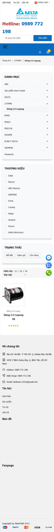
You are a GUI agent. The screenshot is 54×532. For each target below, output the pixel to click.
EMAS (7, 115)
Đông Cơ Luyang (15, 108)
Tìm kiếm (42, 38)
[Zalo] (49, 265)
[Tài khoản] (40, 53)
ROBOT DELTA (11, 141)
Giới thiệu (6, 2)
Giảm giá (21, 255)
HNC (6, 84)
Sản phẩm (7, 401)
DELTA (7, 97)
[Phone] (49, 273)
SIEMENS (8, 147)
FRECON (8, 128)
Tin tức (16, 2)
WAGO (7, 121)
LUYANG (17, 60)
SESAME (8, 134)
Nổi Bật (9, 255)
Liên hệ (25, 2)
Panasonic (9, 154)
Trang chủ (6, 60)
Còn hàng (34, 255)
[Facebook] (49, 258)
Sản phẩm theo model (14, 90)
